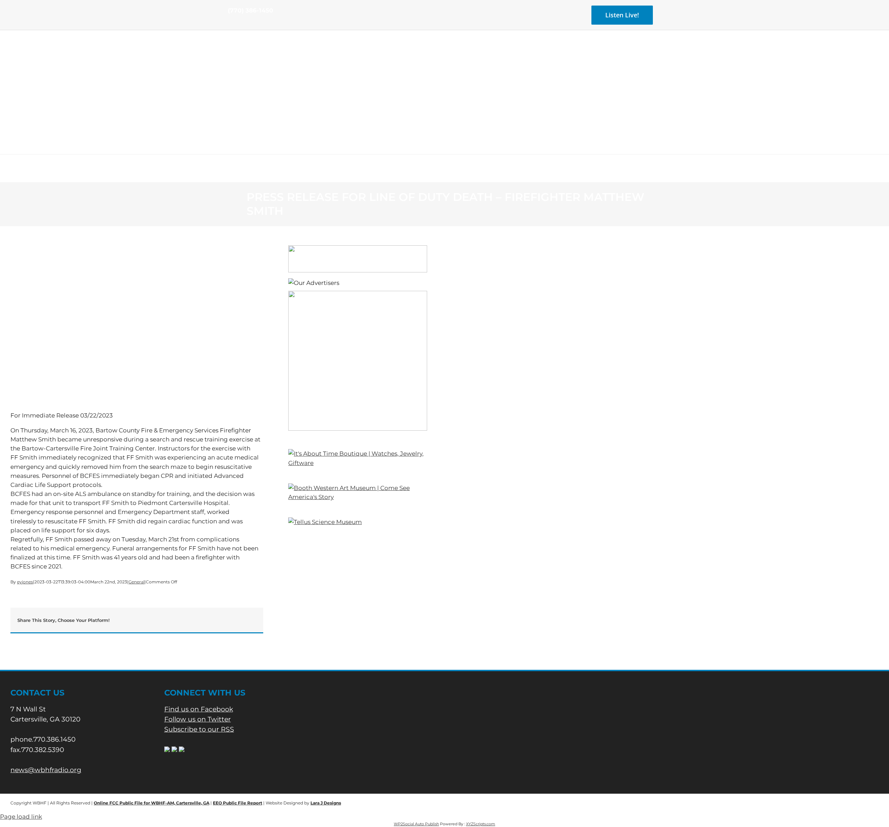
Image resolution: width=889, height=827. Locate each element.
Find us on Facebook (198, 709)
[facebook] (230, 23)
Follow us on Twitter (197, 719)
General (136, 581)
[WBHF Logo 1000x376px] (444, 53)
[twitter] (241, 23)
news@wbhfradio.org (45, 770)
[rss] (252, 23)
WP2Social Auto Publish (416, 823)
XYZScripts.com (480, 823)
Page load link (21, 816)
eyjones (25, 581)
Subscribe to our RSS (199, 729)
